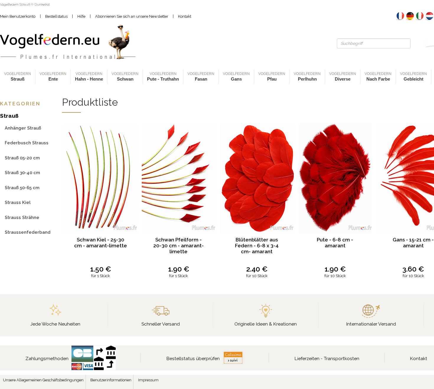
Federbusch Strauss (26, 142)
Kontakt (184, 16)
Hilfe (81, 16)
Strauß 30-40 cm (22, 172)
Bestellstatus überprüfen (193, 358)
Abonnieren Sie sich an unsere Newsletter (131, 16)
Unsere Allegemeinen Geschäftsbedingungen (43, 380)
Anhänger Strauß (23, 127)
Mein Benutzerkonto (17, 16)
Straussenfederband (27, 232)
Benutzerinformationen (110, 380)
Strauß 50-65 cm (22, 187)
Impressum (148, 380)
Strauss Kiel (18, 202)
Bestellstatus (56, 16)
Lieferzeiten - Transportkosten (326, 358)
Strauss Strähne (22, 217)
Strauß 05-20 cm (22, 157)
